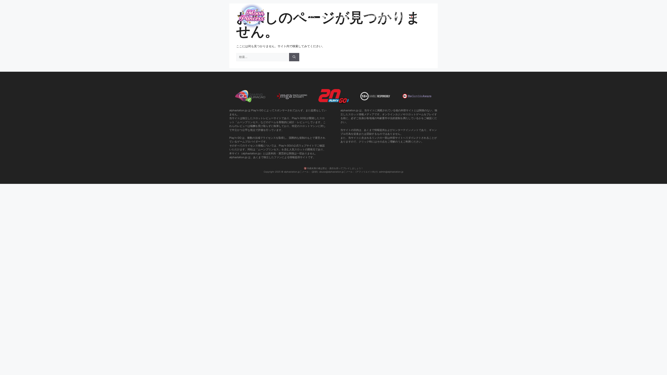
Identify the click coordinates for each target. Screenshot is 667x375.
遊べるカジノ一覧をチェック (341, 16)
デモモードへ (306, 16)
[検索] (294, 57)
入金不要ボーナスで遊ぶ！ (385, 16)
